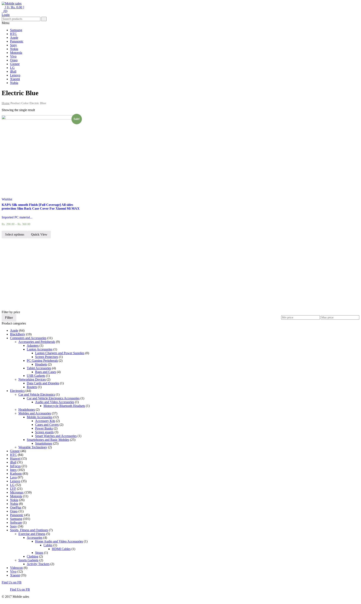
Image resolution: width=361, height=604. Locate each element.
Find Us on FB (12, 582)
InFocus (15, 466)
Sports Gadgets (28, 560)
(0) (5, 11)
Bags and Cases (45, 372)
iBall (13, 71)
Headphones (26, 409)
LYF (13, 488)
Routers (32, 387)
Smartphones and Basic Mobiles (48, 439)
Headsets (41, 364)
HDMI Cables (61, 549)
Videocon (16, 567)
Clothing (32, 556)
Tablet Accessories (39, 368)
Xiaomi (15, 79)
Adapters (33, 345)
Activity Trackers (38, 564)
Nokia (14, 49)
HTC (13, 34)
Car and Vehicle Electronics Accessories (53, 398)
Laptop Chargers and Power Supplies (59, 353)
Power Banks (44, 428)
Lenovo (15, 75)
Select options (14, 234)
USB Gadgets (36, 375)
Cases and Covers (47, 424)
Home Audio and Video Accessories (59, 541)
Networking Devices (32, 379)
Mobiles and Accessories (34, 413)
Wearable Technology (32, 447)
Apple (14, 37)
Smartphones (43, 443)
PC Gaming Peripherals (42, 360)
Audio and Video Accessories (54, 402)
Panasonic (16, 41)
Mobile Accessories (39, 417)
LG (12, 67)
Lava (13, 477)
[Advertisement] (127, 281)
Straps (39, 552)
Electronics (17, 390)
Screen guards (44, 432)
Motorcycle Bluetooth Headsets (64, 406)
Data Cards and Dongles (43, 383)
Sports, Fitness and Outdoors (29, 530)
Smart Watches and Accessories (56, 436)
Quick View (39, 234)
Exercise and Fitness (31, 534)
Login (6, 15)
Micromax (17, 492)
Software (16, 522)
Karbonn (16, 473)
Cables (47, 545)
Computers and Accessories (28, 338)
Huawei (15, 458)
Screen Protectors (46, 357)
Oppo (14, 60)
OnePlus (15, 507)
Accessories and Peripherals (36, 342)
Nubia (14, 83)
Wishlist (7, 199)
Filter (9, 317)
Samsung (16, 30)
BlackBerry (17, 334)
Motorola (16, 52)
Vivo (13, 56)
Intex (13, 470)
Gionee (15, 64)
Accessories (34, 537)
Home (6, 103)
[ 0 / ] (14, 7)
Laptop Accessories (39, 349)
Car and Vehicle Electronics (36, 394)
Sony (13, 45)
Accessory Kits (45, 421)
